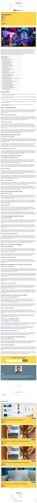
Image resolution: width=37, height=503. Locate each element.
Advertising (20, 6)
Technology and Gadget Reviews (8, 66)
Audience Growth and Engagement (8, 82)
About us (20, 497)
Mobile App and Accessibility (7, 77)
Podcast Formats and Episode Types (8, 69)
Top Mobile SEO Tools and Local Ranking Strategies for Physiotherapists (15, 462)
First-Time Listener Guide (7, 88)
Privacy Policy (21, 494)
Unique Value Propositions (7, 79)
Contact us (10, 6)
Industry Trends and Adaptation (8, 86)
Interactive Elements (6, 73)
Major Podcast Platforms (6, 76)
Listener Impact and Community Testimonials (9, 81)
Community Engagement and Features (8, 72)
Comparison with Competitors (7, 80)
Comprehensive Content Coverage (7, 65)
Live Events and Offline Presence (8, 74)
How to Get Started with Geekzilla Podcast (9, 87)
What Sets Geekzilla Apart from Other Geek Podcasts (10, 78)
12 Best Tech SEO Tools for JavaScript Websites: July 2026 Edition (14, 483)
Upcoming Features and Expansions (8, 85)
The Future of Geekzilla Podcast (7, 84)
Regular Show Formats (6, 70)
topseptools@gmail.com (14, 499)
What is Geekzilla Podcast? (6, 59)
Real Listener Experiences (7, 83)
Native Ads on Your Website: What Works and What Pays (12, 419)
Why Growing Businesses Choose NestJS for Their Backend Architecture (15, 441)
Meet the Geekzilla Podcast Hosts (7, 62)
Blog (10, 8)
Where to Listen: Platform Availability (8, 75)
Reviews (12, 494)
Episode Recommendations (7, 89)
